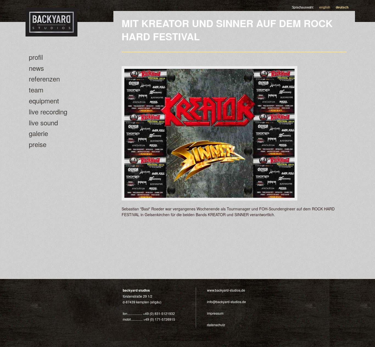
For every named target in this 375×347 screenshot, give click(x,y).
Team (36, 89)
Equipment (44, 100)
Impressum (215, 313)
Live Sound (43, 122)
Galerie (38, 133)
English (324, 7)
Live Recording (48, 111)
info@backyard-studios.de (226, 301)
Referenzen (44, 78)
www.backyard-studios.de (226, 290)
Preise (37, 144)
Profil (36, 57)
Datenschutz (216, 324)
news (36, 68)
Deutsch (342, 7)
